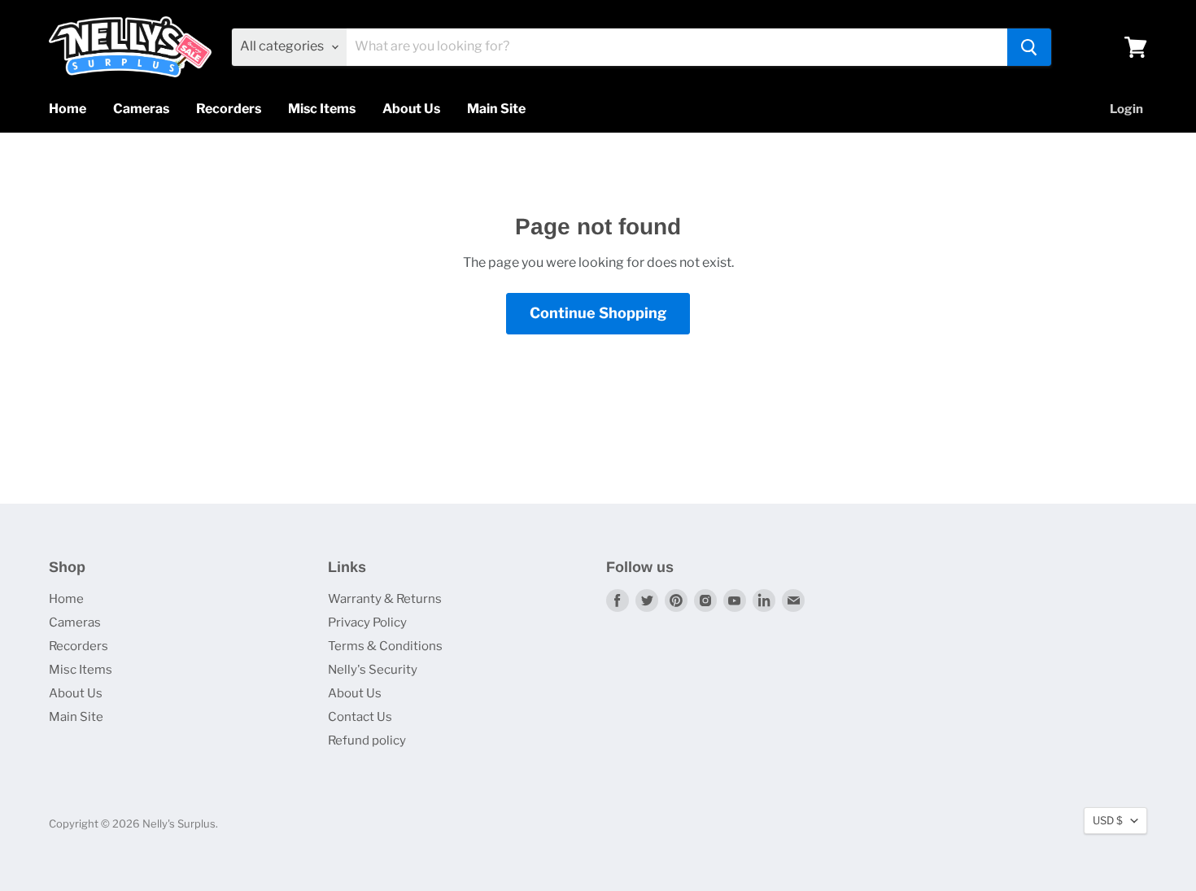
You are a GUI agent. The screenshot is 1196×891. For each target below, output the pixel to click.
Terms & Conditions (385, 646)
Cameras (141, 108)
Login (1126, 109)
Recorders (228, 108)
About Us (411, 108)
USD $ (1108, 820)
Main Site (496, 108)
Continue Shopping (598, 312)
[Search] (1029, 47)
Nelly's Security (372, 669)
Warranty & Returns (385, 599)
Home (67, 108)
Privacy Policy (367, 622)
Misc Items (322, 108)
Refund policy (367, 740)
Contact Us (360, 717)
